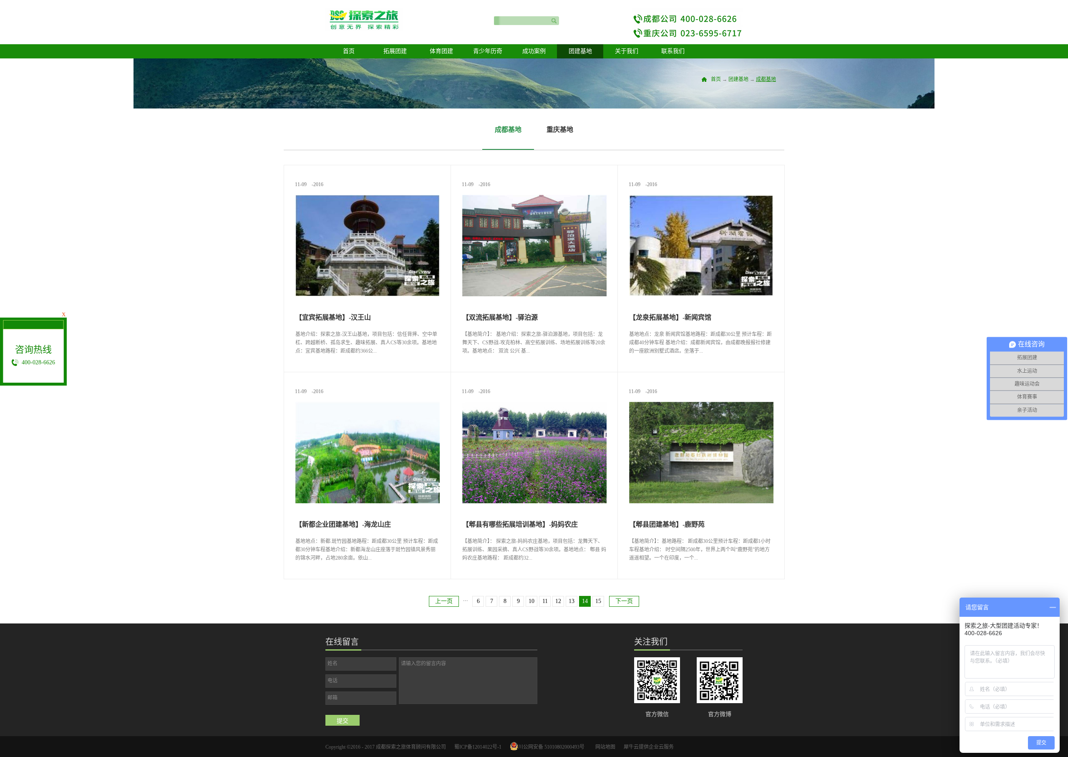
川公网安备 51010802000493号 (551, 747)
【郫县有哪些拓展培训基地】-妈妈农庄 (520, 524)
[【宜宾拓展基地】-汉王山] (367, 198)
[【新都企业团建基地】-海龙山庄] (367, 405)
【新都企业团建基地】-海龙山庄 (343, 524)
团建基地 (738, 79)
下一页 (624, 601)
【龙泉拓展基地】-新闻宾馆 (670, 317)
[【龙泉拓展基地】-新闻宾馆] (701, 198)
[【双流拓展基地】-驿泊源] (534, 198)
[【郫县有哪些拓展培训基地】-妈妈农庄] (534, 405)
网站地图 (604, 747)
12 (558, 601)
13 (571, 601)
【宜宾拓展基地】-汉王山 (333, 317)
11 (545, 601)
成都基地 (766, 79)
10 (531, 601)
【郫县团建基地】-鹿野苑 (667, 524)
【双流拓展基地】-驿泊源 (500, 317)
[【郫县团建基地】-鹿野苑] (701, 405)
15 (598, 601)
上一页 (444, 601)
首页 (349, 51)
